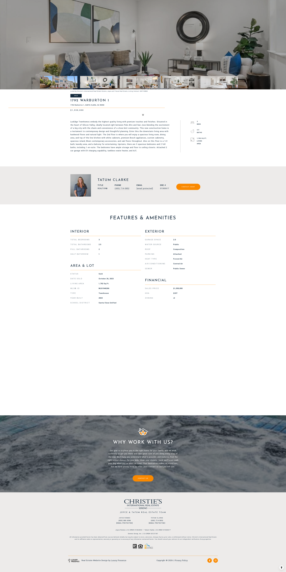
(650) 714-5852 (122, 188)
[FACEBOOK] (209, 560)
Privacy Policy (181, 560)
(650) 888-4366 (124, 520)
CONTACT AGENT (188, 187)
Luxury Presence (118, 560)
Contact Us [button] (143, 478)
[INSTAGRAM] (215, 560)
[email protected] (124, 523)
